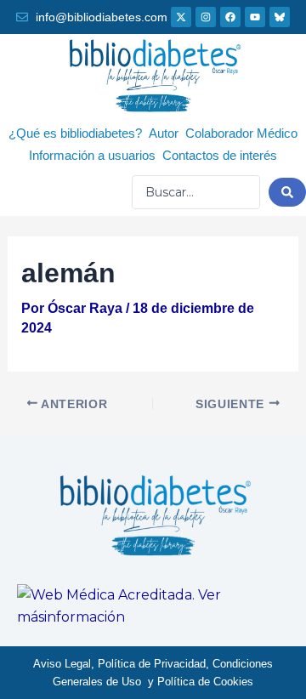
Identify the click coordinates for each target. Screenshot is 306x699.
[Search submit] (287, 192)
